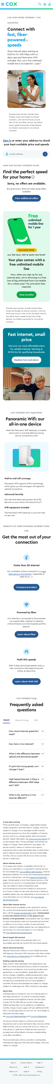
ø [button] (27, 40)
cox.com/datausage (39, 1016)
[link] (2, 4)
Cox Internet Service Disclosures (19, 933)
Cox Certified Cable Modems (31, 872)
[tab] (6, 720)
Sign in (7, 140)
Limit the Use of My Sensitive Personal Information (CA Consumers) (26, 1076)
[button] (39, 4)
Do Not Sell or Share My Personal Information (26, 1079)
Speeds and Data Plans (38, 877)
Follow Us (12, 1071)
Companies (39, 1067)
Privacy (39, 1071)
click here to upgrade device (18, 956)
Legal (25, 1071)
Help (38, 1062)
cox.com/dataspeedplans (16, 1016)
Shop (12, 1062)
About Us (12, 1067)
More (25, 1067)
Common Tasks (25, 1062)
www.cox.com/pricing (38, 839)
